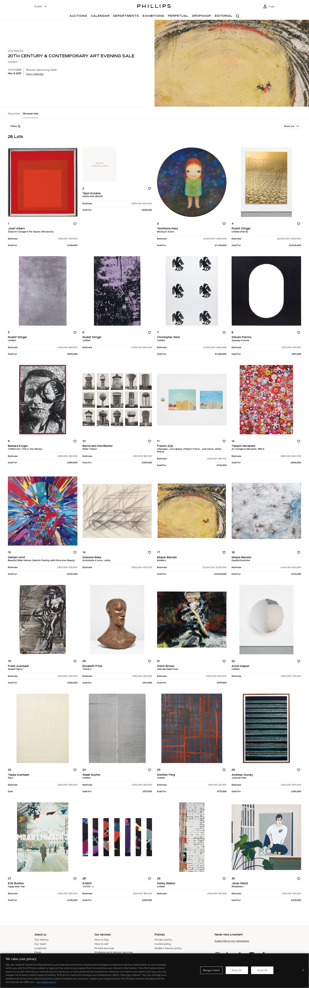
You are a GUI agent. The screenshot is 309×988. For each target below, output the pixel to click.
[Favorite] (74, 223)
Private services (104, 948)
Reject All (237, 970)
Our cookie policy (46, 982)
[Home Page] (154, 6)
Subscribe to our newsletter (232, 940)
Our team (40, 944)
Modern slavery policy (168, 948)
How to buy (101, 939)
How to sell (101, 944)
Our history (41, 939)
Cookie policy (162, 944)
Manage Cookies (211, 970)
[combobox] (40, 6)
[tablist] (154, 115)
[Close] (303, 970)
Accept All (262, 970)
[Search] (237, 16)
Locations (40, 948)
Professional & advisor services (113, 952)
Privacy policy (163, 939)
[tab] (14, 115)
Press (37, 952)
